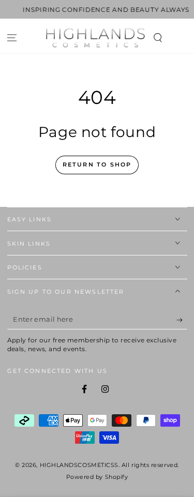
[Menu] (12, 38)
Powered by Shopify (97, 477)
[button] (157, 38)
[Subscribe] (181, 320)
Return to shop (97, 164)
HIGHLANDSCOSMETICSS (79, 465)
